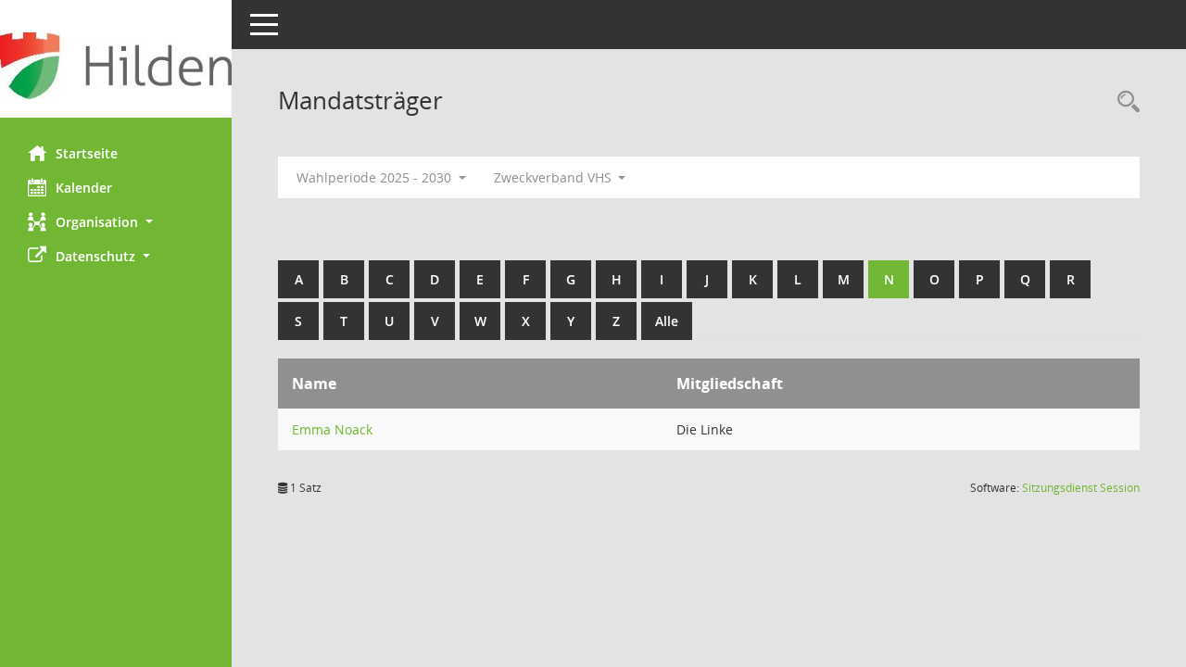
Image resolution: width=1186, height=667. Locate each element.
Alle (666, 321)
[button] (116, 222)
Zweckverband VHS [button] (554, 177)
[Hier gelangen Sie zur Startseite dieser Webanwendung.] (116, 65)
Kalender (84, 187)
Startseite (87, 153)
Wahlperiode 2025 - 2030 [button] (375, 177)
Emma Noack (332, 429)
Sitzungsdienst (1081, 488)
